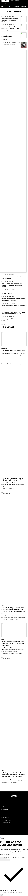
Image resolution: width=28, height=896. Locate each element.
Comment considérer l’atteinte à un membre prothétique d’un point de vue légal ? (13, 313)
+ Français (4, 3)
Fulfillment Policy (6, 820)
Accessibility (4, 809)
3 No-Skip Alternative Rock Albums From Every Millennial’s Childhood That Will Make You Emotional (13, 774)
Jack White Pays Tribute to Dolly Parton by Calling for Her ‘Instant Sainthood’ (12, 643)
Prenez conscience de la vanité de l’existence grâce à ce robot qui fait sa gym (10, 28)
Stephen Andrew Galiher (16, 653)
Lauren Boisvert (14, 619)
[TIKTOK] (15, 801)
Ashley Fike (13, 359)
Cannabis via (4, 475)
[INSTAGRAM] (12, 801)
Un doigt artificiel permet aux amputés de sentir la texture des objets (13, 299)
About (2, 806)
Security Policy (5, 817)
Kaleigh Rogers (12, 24)
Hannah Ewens (12, 274)
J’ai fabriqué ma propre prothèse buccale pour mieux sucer (13, 277)
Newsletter (24, 6)
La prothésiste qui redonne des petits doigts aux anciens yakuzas (10, 20)
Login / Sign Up (15, 0)
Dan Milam (13, 784)
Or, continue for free (5, 860)
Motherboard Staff (13, 32)
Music (2, 605)
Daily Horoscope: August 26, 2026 (13, 350)
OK (1, 895)
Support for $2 (4, 857)
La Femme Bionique (9, 44)
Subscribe (16, 6)
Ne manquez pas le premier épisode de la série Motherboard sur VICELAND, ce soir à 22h (10, 37)
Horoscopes (4, 348)
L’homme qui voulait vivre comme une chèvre (12, 319)
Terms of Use (4, 814)
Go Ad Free (5, 0)
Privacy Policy (5, 812)
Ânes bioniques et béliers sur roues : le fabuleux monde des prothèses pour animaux (12, 285)
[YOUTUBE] (18, 801)
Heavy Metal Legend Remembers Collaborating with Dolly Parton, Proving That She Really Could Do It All (13, 610)
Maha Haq (12, 488)
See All (3, 324)
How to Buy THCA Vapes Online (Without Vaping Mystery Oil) (12, 479)
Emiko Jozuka (12, 16)
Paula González (12, 281)
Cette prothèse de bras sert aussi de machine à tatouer (11, 292)
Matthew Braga (12, 316)
